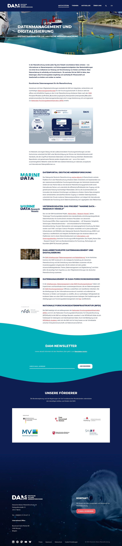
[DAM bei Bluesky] (30, 542)
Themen (75, 5)
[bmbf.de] (30, 419)
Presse (40, 542)
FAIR (90, 93)
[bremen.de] (61, 419)
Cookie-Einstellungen (71, 542)
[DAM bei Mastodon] (21, 542)
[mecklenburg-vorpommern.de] (30, 433)
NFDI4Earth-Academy (50, 320)
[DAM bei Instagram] (17, 542)
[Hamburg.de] (92, 419)
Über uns (98, 5)
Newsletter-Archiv (81, 351)
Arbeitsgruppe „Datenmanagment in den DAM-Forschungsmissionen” (70, 284)
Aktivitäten (63, 5)
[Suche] (106, 6)
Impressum (48, 542)
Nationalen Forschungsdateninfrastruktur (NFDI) (47, 101)
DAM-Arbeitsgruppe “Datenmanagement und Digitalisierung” (65, 257)
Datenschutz (58, 542)
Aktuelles (85, 5)
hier (80, 299)
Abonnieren (85, 366)
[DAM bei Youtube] (26, 542)
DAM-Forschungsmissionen (54, 289)
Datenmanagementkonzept (47, 91)
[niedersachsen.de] (61, 433)
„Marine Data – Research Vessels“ (78, 214)
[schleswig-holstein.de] (92, 433)
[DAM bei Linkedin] (13, 542)
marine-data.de (77, 177)
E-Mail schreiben (85, 511)
